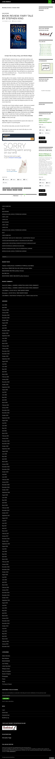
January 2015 (5, 590)
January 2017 (5, 536)
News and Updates (6, 671)
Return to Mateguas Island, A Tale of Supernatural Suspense (45, 120)
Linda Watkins (6, 1)
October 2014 (5, 597)
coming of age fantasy (17, 188)
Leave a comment (17, 21)
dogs (4, 189)
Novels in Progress (6, 673)
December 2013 (5, 620)
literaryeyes (4, 293)
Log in (3, 710)
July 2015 (4, 577)
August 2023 (5, 361)
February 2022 (5, 405)
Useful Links (5, 216)
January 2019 (5, 482)
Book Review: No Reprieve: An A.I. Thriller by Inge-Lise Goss (24, 295)
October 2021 (5, 415)
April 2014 (4, 613)
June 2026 (4, 304)
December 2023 (5, 351)
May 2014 (4, 610)
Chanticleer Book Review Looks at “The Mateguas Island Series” (17, 240)
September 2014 (6, 600)
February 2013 (5, 641)
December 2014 (5, 592)
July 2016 (4, 548)
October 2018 (5, 489)
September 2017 (6, 515)
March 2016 (5, 559)
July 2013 (4, 628)
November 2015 (5, 569)
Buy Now (42, 137)
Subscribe (5, 698)
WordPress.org (5, 717)
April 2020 (4, 459)
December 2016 (5, 538)
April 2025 (4, 328)
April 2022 (4, 400)
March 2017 (5, 530)
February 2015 (5, 587)
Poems (3, 679)
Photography (5, 676)
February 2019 (5, 479)
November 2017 (5, 510)
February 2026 (5, 310)
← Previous (15, 195)
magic (20, 189)
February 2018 (5, 507)
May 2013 (4, 633)
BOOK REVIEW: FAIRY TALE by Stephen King (17, 17)
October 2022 (5, 384)
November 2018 (5, 487)
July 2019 (4, 474)
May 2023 (4, 369)
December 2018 (5, 484)
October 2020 (5, 446)
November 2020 (5, 443)
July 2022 (4, 392)
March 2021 (5, 433)
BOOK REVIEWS (5, 13)
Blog (3, 208)
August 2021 (5, 420)
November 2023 (5, 353)
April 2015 (4, 582)
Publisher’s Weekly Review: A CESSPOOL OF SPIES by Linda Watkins (18, 265)
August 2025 (5, 322)
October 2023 (5, 356)
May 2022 (4, 397)
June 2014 (4, 608)
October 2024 (5, 333)
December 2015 (5, 566)
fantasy (9, 189)
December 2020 (5, 441)
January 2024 (5, 348)
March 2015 (5, 584)
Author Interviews (6, 655)
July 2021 (4, 423)
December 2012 (5, 646)
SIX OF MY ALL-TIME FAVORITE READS (19, 290)
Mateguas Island (6, 668)
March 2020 (5, 461)
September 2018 (6, 492)
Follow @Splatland (11, 751)
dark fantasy (27, 188)
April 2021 (4, 430)
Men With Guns (5, 273)
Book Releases (5, 658)
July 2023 (4, 364)
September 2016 (6, 543)
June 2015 (4, 579)
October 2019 (5, 471)
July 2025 (4, 325)
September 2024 (6, 335)
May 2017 (4, 525)
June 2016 (4, 551)
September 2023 (6, 358)
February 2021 (5, 435)
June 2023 (4, 366)
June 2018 (4, 497)
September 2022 (6, 387)
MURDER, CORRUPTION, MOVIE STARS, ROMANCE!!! (26, 285)
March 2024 (5, 343)
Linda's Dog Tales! (6, 666)
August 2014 (5, 602)
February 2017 (5, 533)
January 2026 (5, 312)
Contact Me (5, 219)
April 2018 (4, 502)
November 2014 (5, 595)
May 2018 (4, 500)
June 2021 (4, 425)
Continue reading (43, 174)
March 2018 (5, 505)
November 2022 (5, 382)
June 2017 (4, 523)
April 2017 (4, 528)
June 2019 (4, 477)
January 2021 (5, 438)
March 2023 (5, 374)
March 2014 (5, 615)
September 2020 (6, 448)
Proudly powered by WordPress (8, 757)
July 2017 (4, 520)
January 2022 (5, 407)
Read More (43, 141)
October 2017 (5, 513)
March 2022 (5, 402)
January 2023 (5, 379)
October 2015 (5, 572)
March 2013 (5, 638)
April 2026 (4, 307)
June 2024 (4, 338)
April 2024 (4, 340)
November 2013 (5, 623)
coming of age (6, 188)
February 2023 (5, 376)
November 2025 (5, 317)
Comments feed (5, 715)
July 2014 (4, 605)
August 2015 (5, 574)
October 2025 (5, 320)
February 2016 (5, 561)
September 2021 (6, 417)
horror (15, 189)
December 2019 (5, 466)
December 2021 (5, 410)
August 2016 (5, 546)
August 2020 (5, 451)
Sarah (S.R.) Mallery (6, 285)
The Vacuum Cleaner (7, 684)
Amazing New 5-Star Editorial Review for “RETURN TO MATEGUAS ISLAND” (19, 243)
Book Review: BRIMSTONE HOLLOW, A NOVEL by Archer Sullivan (17, 268)
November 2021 (5, 412)
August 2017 (5, 518)
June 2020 (4, 453)
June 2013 (4, 631)
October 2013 (5, 626)
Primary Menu (53, 1)
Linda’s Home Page (6, 206)
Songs (3, 681)
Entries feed (5, 712)
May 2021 (4, 428)
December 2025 (5, 315)
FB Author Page (6, 734)
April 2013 (4, 636)
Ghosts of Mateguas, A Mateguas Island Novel (13, 245)
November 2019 (5, 469)
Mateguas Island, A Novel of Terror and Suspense (14, 214)
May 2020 (4, 456)
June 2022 (4, 394)
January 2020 (5, 464)
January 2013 (5, 643)
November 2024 (5, 330)
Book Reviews (5, 211)
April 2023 (4, 371)
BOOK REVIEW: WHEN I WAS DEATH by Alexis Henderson (15, 276)
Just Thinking (5, 663)
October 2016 (5, 541)
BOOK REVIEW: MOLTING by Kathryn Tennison (13, 270)
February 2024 (5, 346)
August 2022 (5, 389)
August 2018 (5, 495)
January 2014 (5, 618)
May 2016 (4, 554)
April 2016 (4, 556)
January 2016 (5, 564)
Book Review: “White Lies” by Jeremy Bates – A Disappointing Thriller (18, 237)
